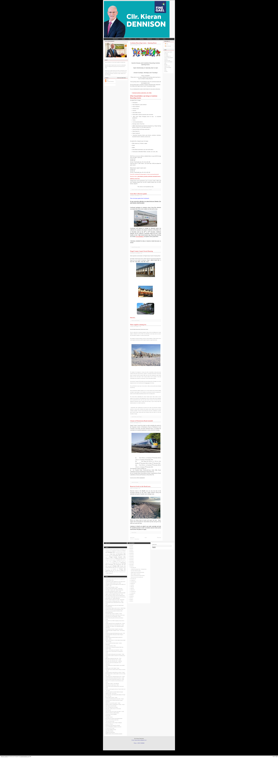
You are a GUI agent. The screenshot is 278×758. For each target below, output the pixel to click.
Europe (122, 555)
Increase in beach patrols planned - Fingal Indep (113, 588)
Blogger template (4, 756)
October (132, 580)
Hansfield (107, 558)
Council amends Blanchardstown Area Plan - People (114, 698)
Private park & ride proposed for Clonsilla (112, 725)
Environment (115, 555)
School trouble (107, 715)
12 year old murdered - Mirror (110, 645)
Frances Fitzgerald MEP (168, 57)
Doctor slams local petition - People (111, 587)
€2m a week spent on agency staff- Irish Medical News (115, 595)
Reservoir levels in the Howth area (140, 486)
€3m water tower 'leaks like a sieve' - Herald (113, 659)
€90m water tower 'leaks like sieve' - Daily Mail (113, 661)
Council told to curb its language (111, 714)
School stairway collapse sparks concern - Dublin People (115, 608)
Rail (135, 482)
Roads (137, 482)
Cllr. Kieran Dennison (110, 81)
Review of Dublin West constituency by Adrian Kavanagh (115, 592)
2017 (131, 554)
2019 (131, 551)
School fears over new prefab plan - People (113, 616)
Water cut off (108, 571)
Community (117, 552)
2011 (131, 564)
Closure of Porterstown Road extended (141, 421)
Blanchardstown (116, 549)
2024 (131, 545)
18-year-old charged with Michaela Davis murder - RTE (115, 633)
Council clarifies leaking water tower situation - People (114, 654)
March (132, 589)
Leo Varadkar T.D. (167, 56)
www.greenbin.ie (140, 236)
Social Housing (136, 320)
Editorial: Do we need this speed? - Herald (112, 703)
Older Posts (159, 537)
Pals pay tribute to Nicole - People (111, 697)
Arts (111, 549)
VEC (114, 570)
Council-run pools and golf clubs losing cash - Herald (114, 679)
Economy (120, 554)
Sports (115, 567)
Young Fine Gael (167, 60)
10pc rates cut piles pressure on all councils (113, 708)
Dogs (125, 552)
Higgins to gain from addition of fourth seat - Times (114, 594)
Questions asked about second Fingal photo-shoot (114, 609)
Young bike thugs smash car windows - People (113, 613)
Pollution (150, 189)
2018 (131, 553)
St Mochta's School (122, 567)
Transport (121, 569)
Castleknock (119, 550)
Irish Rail (165, 71)
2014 (131, 559)
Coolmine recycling (137, 189)
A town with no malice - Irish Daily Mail (112, 683)
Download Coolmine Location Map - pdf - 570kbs (142, 92)
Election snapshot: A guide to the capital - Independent (114, 599)
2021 (131, 548)
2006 (131, 599)
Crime (121, 552)
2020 (131, 550)
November (133, 578)
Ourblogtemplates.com (24, 756)
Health (116, 558)
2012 (131, 562)
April (131, 588)
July (131, 585)
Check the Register (167, 67)
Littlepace (114, 561)
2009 (131, 594)
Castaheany (107, 550)
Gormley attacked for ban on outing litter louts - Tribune (115, 623)
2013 (131, 561)
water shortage (139, 416)
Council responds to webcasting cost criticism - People (115, 672)
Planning (165, 64)
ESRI (165, 68)
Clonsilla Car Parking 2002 (110, 732)
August (132, 583)
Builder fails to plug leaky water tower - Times (113, 658)
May (132, 586)
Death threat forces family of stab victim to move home (115, 615)
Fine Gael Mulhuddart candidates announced (113, 726)
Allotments (107, 549)
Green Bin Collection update (138, 193)
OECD (165, 70)
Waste (139, 247)
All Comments (168, 46)
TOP (277, 756)
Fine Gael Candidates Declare (110, 729)
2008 (131, 596)
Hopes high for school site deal (110, 705)
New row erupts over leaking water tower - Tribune (114, 601)
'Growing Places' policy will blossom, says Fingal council (115, 581)
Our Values (166, 54)
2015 (131, 558)
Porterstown (118, 564)
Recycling (135, 247)
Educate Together (108, 555)
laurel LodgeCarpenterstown (121, 571)
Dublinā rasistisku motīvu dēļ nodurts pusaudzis (113, 733)
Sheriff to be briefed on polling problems (112, 712)
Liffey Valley (109, 561)
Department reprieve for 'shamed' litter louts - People (114, 624)
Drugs (107, 554)
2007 (131, 597)
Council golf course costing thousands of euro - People (115, 676)
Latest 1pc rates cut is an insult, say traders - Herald (114, 711)
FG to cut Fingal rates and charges (111, 707)
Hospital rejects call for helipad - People (112, 668)
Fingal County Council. (144, 189)
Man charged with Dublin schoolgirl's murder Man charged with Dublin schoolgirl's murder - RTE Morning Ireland (115, 630)
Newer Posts (132, 537)
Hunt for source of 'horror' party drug (111, 719)
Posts (167, 43)
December (133, 567)
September (133, 581)
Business (122, 549)
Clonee (124, 550)
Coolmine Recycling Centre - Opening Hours (143, 43)
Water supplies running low (138, 324)
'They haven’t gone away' (109, 721)
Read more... (133, 317)
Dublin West (112, 554)
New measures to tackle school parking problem (113, 718)
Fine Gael (166, 53)
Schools (121, 566)
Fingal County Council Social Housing (141, 251)
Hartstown (112, 558)
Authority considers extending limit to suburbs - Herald (114, 704)
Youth (114, 571)
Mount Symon (121, 561)
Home (146, 537)
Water (135, 416)
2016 (131, 556)
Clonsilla (109, 552)
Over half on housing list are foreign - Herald (113, 591)
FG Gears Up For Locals (109, 728)
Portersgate (110, 564)
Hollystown (122, 558)
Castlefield (113, 550)
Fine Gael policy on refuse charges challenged (113, 722)
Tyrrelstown (107, 570)
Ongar (114, 563)
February (132, 591)
